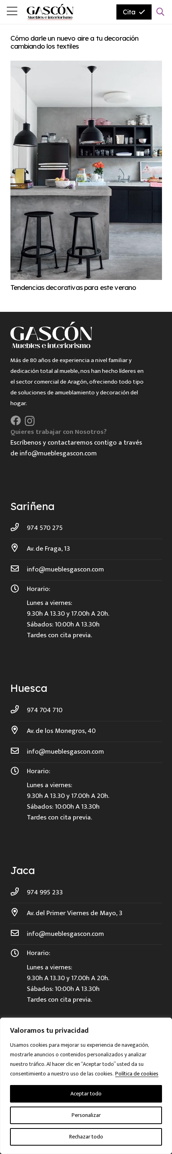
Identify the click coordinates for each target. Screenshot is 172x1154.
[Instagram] (30, 421)
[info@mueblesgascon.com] (18, 569)
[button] (160, 12)
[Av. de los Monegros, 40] (18, 731)
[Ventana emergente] (12, 12)
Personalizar (86, 1115)
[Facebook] (15, 421)
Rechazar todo (86, 1136)
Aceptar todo (86, 1093)
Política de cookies (136, 1073)
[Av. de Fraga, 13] (18, 549)
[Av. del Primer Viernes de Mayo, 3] (18, 913)
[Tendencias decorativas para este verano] (86, 65)
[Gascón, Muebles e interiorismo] (50, 12)
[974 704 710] (18, 710)
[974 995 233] (18, 892)
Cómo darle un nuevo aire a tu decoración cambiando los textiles (74, 42)
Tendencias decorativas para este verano (73, 287)
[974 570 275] (18, 528)
